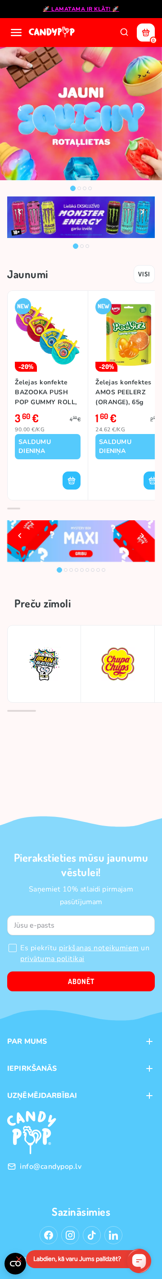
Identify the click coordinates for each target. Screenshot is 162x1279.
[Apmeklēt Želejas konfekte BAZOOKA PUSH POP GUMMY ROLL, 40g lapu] (48, 335)
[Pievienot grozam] (72, 480)
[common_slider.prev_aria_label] (19, 108)
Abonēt (81, 981)
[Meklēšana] (124, 32)
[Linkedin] (113, 1235)
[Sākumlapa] (52, 32)
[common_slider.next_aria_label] (142, 108)
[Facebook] (49, 1235)
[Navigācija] (16, 32)
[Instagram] (70, 1235)
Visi (144, 274)
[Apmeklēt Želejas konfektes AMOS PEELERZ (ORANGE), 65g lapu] (128, 335)
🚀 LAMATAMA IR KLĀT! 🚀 (81, 9)
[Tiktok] (92, 1235)
